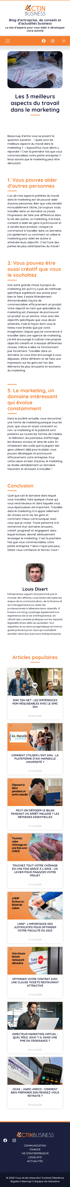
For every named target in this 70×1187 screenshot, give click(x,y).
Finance (35, 1149)
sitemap (26, 1181)
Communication (35, 1145)
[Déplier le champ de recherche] (64, 40)
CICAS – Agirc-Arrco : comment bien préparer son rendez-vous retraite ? (35, 1092)
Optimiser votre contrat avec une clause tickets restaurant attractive (35, 982)
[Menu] (8, 41)
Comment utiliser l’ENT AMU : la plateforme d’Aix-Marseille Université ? (35, 758)
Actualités (35, 1161)
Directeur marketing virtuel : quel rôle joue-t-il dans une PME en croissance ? (35, 1037)
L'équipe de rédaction (46, 1181)
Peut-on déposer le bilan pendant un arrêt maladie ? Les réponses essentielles (35, 814)
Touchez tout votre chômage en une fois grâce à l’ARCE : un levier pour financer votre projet (35, 870)
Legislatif (35, 1157)
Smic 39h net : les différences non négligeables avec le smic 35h (35, 703)
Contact (46, 1178)
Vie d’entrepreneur (35, 1153)
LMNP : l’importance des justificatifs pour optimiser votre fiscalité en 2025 (35, 927)
